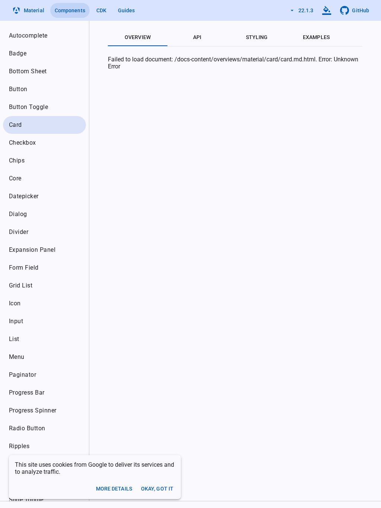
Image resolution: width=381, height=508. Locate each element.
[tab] (137, 37)
